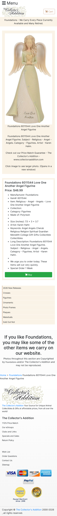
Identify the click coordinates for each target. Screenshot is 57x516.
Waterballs (7, 317)
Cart (50, 11)
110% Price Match (10, 423)
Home (3, 375)
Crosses (6, 293)
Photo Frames (9, 307)
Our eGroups (8, 427)
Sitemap (6, 464)
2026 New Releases (12, 288)
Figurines (7, 297)
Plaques (6, 312)
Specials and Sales (10, 436)
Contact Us (7, 460)
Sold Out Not (9, 322)
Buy (30, 274)
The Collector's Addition (13, 405)
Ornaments (8, 302)
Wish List (6, 452)
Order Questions (9, 456)
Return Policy (8, 440)
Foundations (11, 362)
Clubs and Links (9, 431)
